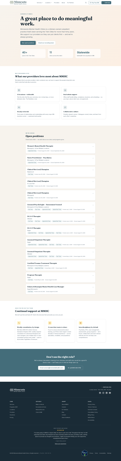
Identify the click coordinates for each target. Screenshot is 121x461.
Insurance (12, 414)
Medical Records (40, 409)
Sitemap (109, 453)
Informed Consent (92, 409)
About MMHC (65, 404)
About (63, 2)
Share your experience (60, 443)
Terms (96, 453)
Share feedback (66, 417)
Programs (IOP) (14, 407)
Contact (64, 414)
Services (39, 2)
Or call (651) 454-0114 (74, 368)
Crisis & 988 (39, 412)
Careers (64, 407)
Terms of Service (92, 407)
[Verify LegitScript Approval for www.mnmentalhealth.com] (85, 453)
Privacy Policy (91, 404)
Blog (63, 412)
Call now (106, 2)
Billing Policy (91, 414)
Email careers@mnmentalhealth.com (51, 368)
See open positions (28, 43)
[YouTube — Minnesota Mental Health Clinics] (110, 393)
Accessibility (91, 420)
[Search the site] (85, 2)
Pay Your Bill (95, 2)
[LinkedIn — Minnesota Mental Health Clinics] (106, 393)
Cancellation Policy (93, 412)
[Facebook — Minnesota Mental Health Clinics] (100, 393)
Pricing (11, 417)
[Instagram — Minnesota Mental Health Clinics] (103, 393)
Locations (47, 2)
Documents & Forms (41, 407)
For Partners (70, 2)
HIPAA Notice (91, 417)
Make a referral (40, 404)
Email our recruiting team (46, 43)
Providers (56, 2)
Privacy (91, 453)
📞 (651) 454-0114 (106, 387)
